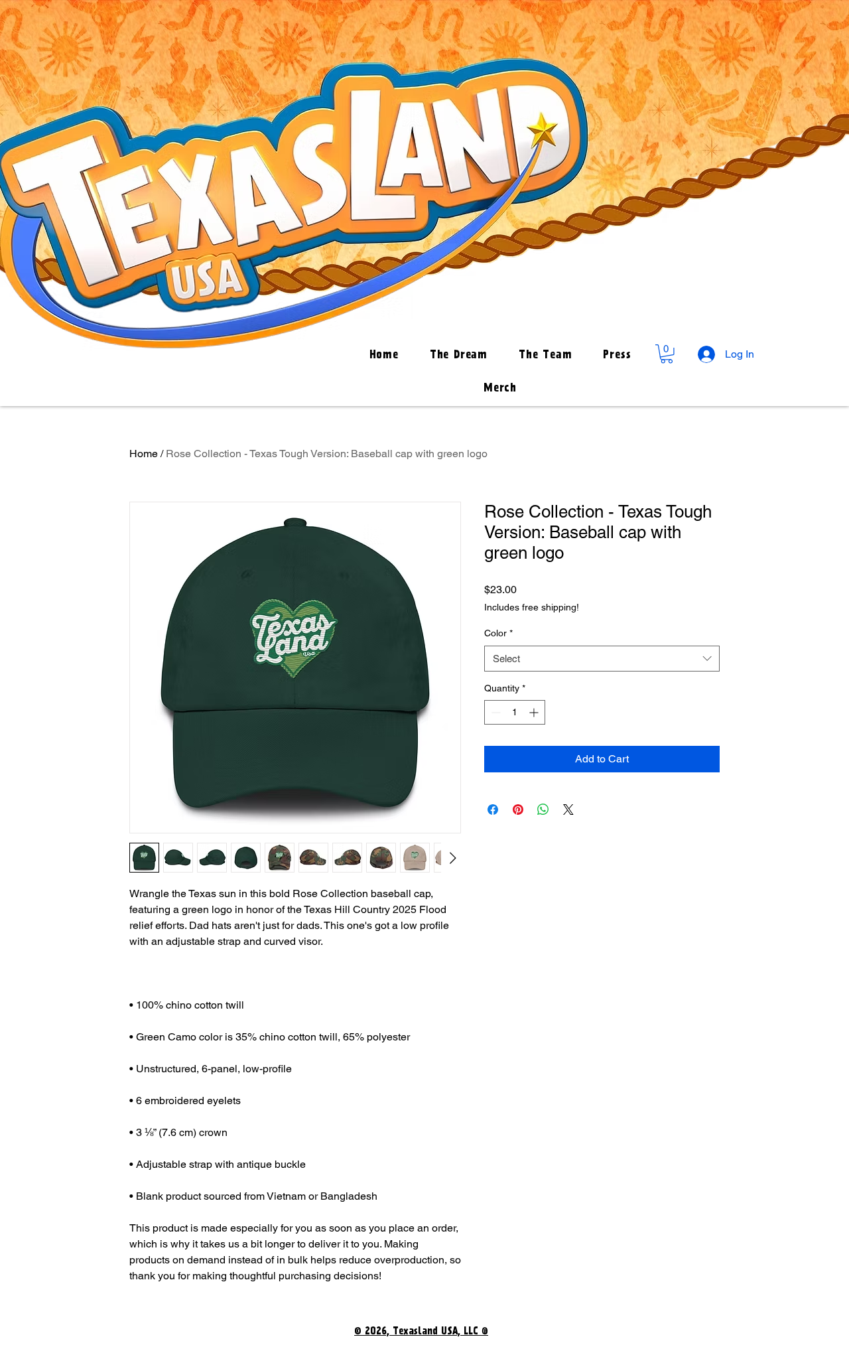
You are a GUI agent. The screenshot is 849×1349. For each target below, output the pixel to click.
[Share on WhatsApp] (543, 809)
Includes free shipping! (531, 607)
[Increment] (535, 712)
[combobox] (602, 659)
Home (143, 453)
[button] (666, 354)
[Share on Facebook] (493, 809)
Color (498, 633)
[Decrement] (494, 712)
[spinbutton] (515, 712)
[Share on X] (568, 809)
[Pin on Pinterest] (518, 809)
